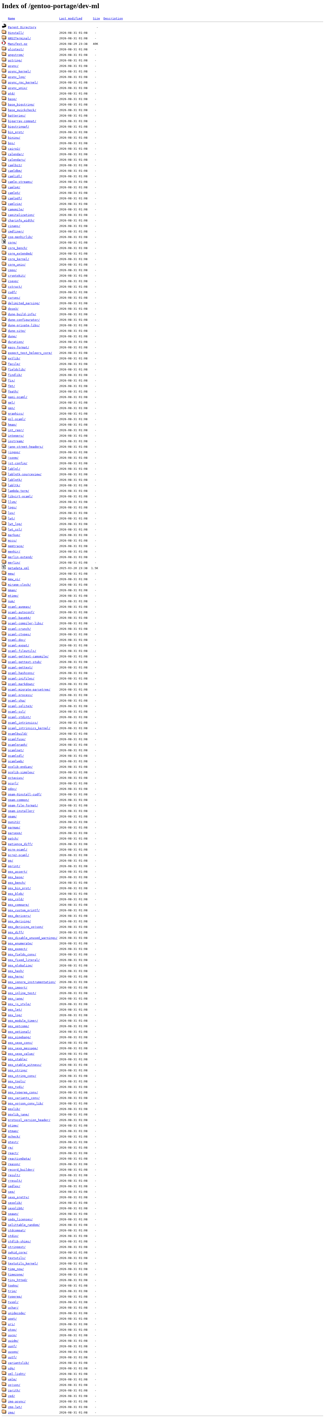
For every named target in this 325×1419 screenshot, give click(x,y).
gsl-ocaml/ (17, 419)
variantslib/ (18, 1362)
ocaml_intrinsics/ (23, 722)
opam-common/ (18, 800)
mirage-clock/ (19, 584)
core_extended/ (20, 253)
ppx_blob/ (16, 893)
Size (96, 18)
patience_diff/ (20, 844)
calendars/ (17, 159)
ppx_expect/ (17, 949)
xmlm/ (12, 1379)
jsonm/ (13, 457)
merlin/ (14, 562)
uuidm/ (13, 1340)
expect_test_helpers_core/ (30, 353)
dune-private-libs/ (24, 325)
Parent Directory (22, 27)
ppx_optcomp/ (18, 1026)
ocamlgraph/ (17, 744)
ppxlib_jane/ (18, 1114)
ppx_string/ (17, 1070)
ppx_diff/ (16, 932)
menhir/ (14, 551)
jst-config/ (17, 463)
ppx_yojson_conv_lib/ (25, 1103)
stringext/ (17, 1247)
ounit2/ (14, 822)
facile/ (14, 364)
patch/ (13, 838)
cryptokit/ (17, 275)
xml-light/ (17, 1374)
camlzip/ (15, 204)
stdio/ (13, 1236)
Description (113, 18)
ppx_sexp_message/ (23, 1048)
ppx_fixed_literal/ (24, 960)
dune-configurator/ (24, 319)
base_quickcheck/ (22, 110)
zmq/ (11, 1412)
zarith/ (14, 1390)
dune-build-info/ (22, 314)
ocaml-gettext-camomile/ (28, 656)
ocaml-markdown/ (21, 684)
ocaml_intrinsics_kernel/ (29, 728)
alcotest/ (16, 49)
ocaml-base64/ (19, 617)
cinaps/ (14, 226)
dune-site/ (17, 330)
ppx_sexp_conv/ (20, 1042)
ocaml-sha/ (17, 700)
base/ (12, 99)
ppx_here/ (16, 976)
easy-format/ (18, 347)
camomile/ (16, 209)
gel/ (11, 402)
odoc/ (12, 789)
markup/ (14, 535)
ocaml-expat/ (18, 645)
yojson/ (14, 1385)
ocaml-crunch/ (19, 628)
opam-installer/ (21, 811)
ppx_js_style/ (19, 1004)
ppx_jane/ (16, 998)
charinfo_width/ (21, 220)
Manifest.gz (17, 43)
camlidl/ (15, 176)
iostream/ (16, 441)
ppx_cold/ (16, 899)
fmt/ (11, 386)
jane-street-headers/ (25, 446)
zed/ (11, 1396)
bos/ (11, 143)
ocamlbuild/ (17, 733)
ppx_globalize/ (20, 965)
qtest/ (13, 1142)
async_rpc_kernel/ (23, 82)
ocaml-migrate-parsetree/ (29, 689)
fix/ (11, 380)
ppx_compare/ (18, 904)
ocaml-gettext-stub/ (25, 662)
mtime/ (13, 595)
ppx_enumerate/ (20, 943)
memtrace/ (16, 546)
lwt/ (11, 518)
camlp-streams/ (20, 181)
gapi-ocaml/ (17, 397)
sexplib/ (15, 1202)
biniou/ (14, 137)
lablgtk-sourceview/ (25, 474)
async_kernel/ (19, 71)
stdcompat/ (17, 1230)
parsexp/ (15, 833)
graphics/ (16, 413)
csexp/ (13, 281)
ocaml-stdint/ (19, 717)
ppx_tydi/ (16, 1087)
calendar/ (16, 154)
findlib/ (15, 375)
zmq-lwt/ (15, 1407)
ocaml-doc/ (17, 640)
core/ (12, 242)
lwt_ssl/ (15, 529)
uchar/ (13, 1307)
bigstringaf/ (18, 126)
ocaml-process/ (20, 695)
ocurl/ (13, 783)
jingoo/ (14, 452)
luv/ (11, 513)
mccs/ (12, 540)
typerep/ (15, 1296)
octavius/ (16, 777)
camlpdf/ (15, 198)
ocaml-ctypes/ (19, 634)
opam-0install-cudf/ (25, 794)
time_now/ (16, 1269)
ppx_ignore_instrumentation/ (32, 982)
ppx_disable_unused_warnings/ (32, 938)
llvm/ (12, 502)
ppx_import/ (17, 987)
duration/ (16, 341)
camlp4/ (14, 187)
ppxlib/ (14, 1109)
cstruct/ (15, 286)
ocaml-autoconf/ (21, 612)
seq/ (11, 1191)
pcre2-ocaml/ (18, 855)
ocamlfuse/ (17, 739)
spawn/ (13, 1213)
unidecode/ (17, 1313)
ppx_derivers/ (19, 915)
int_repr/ (16, 430)
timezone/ (16, 1274)
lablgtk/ (15, 479)
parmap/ (14, 827)
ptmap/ (13, 1131)
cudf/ (12, 292)
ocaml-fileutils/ (22, 651)
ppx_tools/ (17, 1081)
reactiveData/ (19, 1158)
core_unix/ (17, 264)
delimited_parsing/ (24, 303)
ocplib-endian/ (20, 766)
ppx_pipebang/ (19, 1037)
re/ (10, 1147)
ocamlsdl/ (16, 755)
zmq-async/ (17, 1401)
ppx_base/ (16, 877)
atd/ (11, 93)
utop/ (12, 1329)
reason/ (14, 1164)
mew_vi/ (14, 579)
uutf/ (12, 1357)
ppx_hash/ (16, 971)
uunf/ (12, 1346)
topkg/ (13, 1285)
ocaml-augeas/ (19, 606)
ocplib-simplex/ (21, 772)
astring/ (15, 60)
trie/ (12, 1291)
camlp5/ (14, 192)
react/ (13, 1153)
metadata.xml (18, 568)
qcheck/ (14, 1136)
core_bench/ (17, 248)
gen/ (11, 408)
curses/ (14, 297)
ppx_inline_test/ (22, 993)
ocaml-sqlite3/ (20, 706)
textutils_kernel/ (23, 1263)
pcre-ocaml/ (17, 849)
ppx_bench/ (17, 882)
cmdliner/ (16, 231)
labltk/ (14, 485)
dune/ (12, 336)
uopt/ (12, 1318)
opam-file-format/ (23, 805)
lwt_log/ (15, 524)
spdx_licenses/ (20, 1219)
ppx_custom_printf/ (24, 910)
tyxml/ (13, 1302)
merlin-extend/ (20, 557)
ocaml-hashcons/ (21, 673)
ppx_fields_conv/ (22, 954)
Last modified (70, 18)
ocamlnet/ (16, 750)
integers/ (16, 435)
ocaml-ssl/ (17, 711)
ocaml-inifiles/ (21, 678)
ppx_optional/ (19, 1031)
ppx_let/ (15, 1009)
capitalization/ (21, 215)
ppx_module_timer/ (23, 1020)
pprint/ (14, 866)
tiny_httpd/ (17, 1280)
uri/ (11, 1324)
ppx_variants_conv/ (24, 1098)
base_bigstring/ (21, 104)
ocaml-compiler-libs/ (25, 623)
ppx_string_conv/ (22, 1075)
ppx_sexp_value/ (21, 1053)
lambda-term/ (18, 490)
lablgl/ (14, 468)
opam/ (12, 816)
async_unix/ (17, 88)
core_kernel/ (18, 259)
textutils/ (17, 1258)
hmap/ (12, 424)
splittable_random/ (24, 1225)
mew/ (11, 573)
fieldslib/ (17, 369)
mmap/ (12, 590)
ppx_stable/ (17, 1059)
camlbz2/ (15, 165)
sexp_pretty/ (18, 1197)
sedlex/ (14, 1186)
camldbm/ (15, 170)
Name (11, 18)
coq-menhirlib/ (20, 237)
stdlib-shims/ (19, 1241)
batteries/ (17, 115)
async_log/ (17, 77)
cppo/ (12, 270)
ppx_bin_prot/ (19, 888)
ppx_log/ (15, 1015)
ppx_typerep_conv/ (23, 1092)
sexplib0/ (16, 1208)
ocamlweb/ (16, 761)
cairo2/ (14, 148)
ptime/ (13, 1125)
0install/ (16, 32)
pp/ (10, 860)
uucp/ (12, 1335)
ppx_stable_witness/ (25, 1064)
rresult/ (15, 1180)
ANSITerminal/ (19, 38)
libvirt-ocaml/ (20, 496)
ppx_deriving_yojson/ (25, 926)
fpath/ (13, 391)
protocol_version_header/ (29, 1120)
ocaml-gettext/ (20, 667)
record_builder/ (21, 1169)
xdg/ (11, 1368)
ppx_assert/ (17, 871)
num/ (11, 601)
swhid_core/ (17, 1252)
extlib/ (14, 358)
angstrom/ (16, 55)
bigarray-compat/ (22, 121)
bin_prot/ (16, 132)
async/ (13, 66)
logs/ (12, 507)
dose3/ (13, 308)
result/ (14, 1175)
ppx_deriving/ (19, 921)
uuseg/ (13, 1351)
